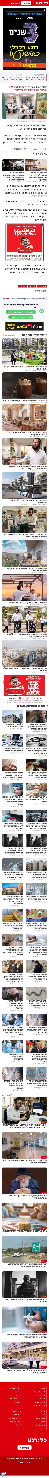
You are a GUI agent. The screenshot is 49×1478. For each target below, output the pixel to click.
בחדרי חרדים (41, 291)
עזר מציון (32, 286)
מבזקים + (26, 3)
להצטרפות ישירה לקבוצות (22, 317)
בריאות (28, 149)
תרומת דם (42, 286)
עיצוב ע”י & (24, 1458)
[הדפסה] (41, 154)
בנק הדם (22, 286)
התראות (14, 3)
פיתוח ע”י (24, 1462)
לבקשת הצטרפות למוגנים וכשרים (22, 312)
